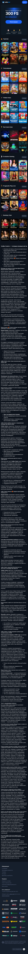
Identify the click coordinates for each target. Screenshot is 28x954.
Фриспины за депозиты (7, 875)
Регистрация (14, 22)
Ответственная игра (6, 882)
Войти (24, 2)
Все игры (24, 39)
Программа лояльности (7, 870)
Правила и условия (6, 881)
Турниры (4, 872)
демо (5, 52)
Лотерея (4, 873)
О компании (4, 868)
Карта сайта (5, 886)
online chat (12, 894)
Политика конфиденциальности (9, 884)
